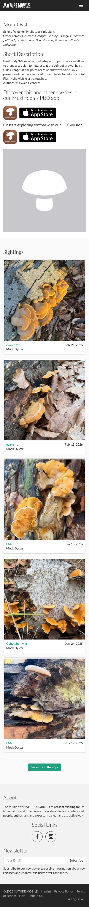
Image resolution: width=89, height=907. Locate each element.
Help (22, 895)
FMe (9, 544)
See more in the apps (44, 767)
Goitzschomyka (16, 643)
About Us (36, 895)
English (75, 899)
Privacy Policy (63, 891)
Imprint (46, 891)
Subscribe (76, 860)
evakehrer (13, 345)
